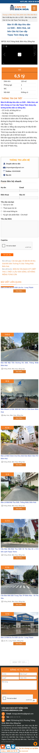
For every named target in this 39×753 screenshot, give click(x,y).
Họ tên (3, 187)
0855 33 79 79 (15, 717)
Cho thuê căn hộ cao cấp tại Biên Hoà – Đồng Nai (19, 7)
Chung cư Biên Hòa (9, 14)
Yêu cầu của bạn (7, 202)
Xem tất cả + (19, 662)
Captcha (4, 240)
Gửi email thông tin (10, 211)
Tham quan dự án (10, 208)
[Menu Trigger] (34, 8)
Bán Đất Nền (32, 14)
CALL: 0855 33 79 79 (9, 751)
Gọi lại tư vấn (8, 205)
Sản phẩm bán (21, 14)
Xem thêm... (19, 291)
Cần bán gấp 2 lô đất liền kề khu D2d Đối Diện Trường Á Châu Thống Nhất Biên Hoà (18, 263)
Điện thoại (5, 195)
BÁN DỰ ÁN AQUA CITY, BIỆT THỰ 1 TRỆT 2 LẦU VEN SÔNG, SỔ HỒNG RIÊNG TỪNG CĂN (19, 271)
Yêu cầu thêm (6, 219)
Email (21, 187)
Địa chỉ (22, 195)
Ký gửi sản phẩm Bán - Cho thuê (15, 215)
